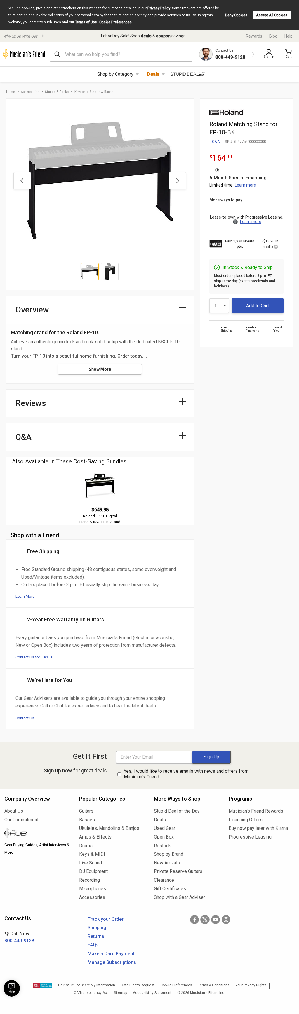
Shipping (97, 927)
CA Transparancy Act (91, 993)
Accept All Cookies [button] (271, 15)
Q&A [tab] (23, 437)
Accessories (30, 91)
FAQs (93, 945)
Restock (162, 845)
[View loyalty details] (276, 248)
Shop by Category (115, 74)
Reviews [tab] (30, 403)
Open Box (164, 837)
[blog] (37, 834)
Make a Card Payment (111, 953)
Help (288, 36)
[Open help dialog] (12, 988)
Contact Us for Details (34, 657)
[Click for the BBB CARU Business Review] (42, 985)
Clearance (164, 880)
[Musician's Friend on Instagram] (226, 919)
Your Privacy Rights (251, 985)
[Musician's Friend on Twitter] (205, 919)
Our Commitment (21, 820)
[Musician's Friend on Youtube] (215, 919)
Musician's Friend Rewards (256, 811)
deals (146, 36)
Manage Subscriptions (112, 962)
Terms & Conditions (214, 985)
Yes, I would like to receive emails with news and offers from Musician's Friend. (186, 774)
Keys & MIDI (92, 854)
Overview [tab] (32, 309)
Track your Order (106, 919)
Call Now (19, 937)
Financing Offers (246, 820)
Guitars (86, 811)
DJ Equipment (93, 871)
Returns (96, 936)
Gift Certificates (170, 888)
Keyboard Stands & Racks (93, 91)
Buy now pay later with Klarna (258, 828)
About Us (13, 811)
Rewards (254, 36)
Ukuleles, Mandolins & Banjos (109, 828)
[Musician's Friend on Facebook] (194, 919)
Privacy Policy (158, 8)
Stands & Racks (57, 91)
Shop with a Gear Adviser (179, 897)
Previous (22, 180)
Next (177, 180)
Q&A (216, 141)
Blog (273, 36)
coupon (163, 36)
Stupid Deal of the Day (177, 811)
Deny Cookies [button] (236, 15)
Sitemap (120, 993)
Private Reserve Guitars (178, 871)
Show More (100, 369)
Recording (89, 880)
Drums (86, 845)
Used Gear (164, 828)
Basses (87, 820)
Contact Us (24, 718)
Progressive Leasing (250, 837)
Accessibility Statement (152, 993)
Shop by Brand (168, 854)
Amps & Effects (95, 837)
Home (10, 91)
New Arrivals (167, 863)
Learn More (24, 596)
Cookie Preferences (115, 22)
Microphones (92, 888)
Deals (153, 74)
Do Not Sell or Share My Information (86, 985)
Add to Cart (257, 305)
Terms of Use (86, 22)
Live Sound (90, 863)
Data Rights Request (137, 985)
